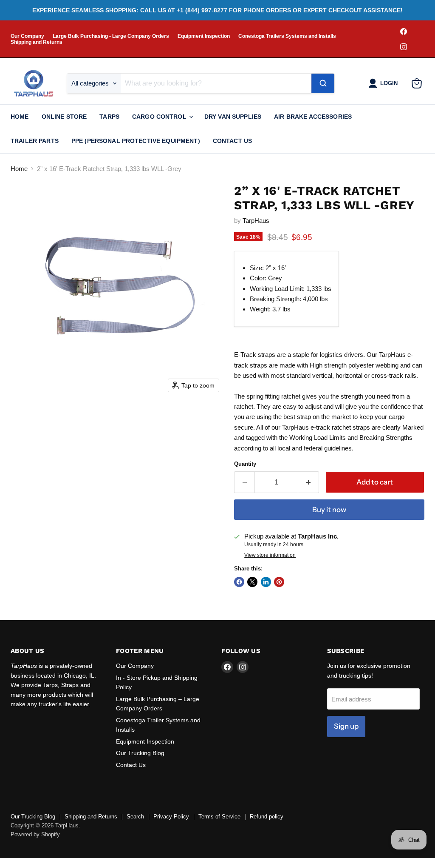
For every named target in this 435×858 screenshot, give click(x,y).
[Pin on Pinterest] (279, 582)
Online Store (64, 116)
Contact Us (232, 140)
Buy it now (329, 509)
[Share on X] (252, 582)
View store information (270, 555)
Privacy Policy (171, 816)
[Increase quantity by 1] (308, 482)
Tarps (109, 116)
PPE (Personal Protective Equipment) (135, 140)
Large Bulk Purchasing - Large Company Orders (111, 36)
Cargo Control (160, 116)
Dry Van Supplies (232, 116)
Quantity (245, 464)
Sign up (346, 726)
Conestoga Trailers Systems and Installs (287, 36)
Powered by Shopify (35, 834)
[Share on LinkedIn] (266, 582)
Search (135, 816)
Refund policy (266, 816)
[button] (384, 83)
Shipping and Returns (36, 42)
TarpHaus (256, 220)
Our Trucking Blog (140, 753)
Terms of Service (219, 816)
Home (20, 116)
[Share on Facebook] (239, 582)
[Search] (322, 83)
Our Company (27, 36)
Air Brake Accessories (313, 116)
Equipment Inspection (204, 36)
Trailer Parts (35, 140)
